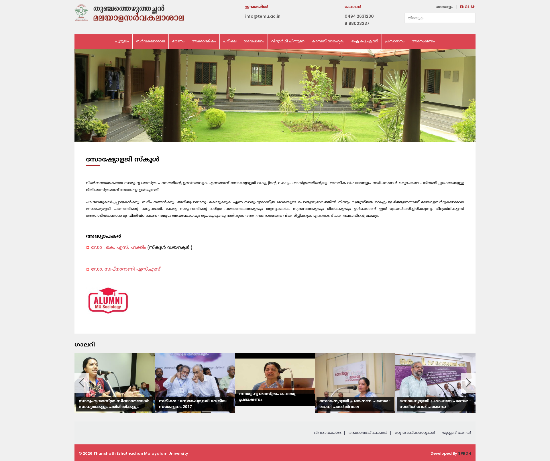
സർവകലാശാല (150, 41)
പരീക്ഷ (230, 41)
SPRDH (464, 453)
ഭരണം (178, 41)
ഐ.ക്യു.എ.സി (364, 41)
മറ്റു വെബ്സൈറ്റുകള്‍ (415, 433)
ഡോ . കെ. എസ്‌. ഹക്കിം (119, 248)
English (468, 6)
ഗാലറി (84, 345)
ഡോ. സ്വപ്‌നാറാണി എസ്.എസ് (125, 269)
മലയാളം (444, 7)
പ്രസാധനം (394, 41)
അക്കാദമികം (204, 41)
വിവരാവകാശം (327, 433)
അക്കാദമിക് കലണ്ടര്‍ (368, 433)
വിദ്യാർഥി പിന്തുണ (288, 41)
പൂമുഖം (122, 41)
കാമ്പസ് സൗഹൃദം (328, 41)
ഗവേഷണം (254, 41)
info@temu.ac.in (262, 16)
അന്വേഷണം (423, 41)
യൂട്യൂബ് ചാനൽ (456, 433)
